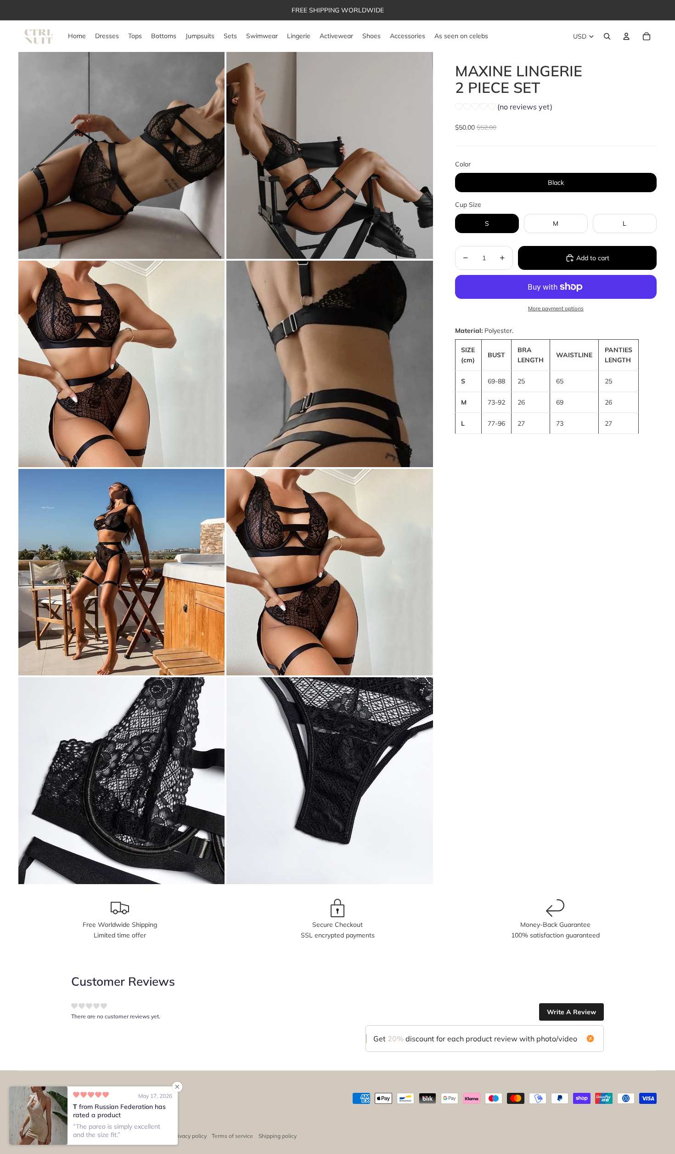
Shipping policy (278, 1135)
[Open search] (607, 36)
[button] (503, 108)
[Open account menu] (626, 36)
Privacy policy (189, 1135)
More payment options (556, 308)
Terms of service (232, 1135)
